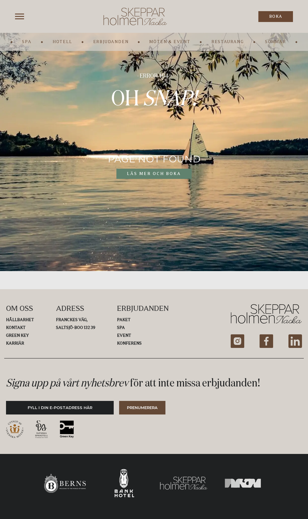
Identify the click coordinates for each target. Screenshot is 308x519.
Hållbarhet (20, 320)
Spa (26, 42)
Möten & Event (169, 42)
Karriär (15, 343)
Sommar (275, 42)
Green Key (17, 335)
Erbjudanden (111, 42)
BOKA (275, 16)
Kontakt (16, 328)
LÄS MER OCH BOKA (154, 174)
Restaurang (227, 42)
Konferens (129, 343)
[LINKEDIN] (295, 341)
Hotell (62, 42)
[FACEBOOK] (266, 341)
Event (124, 335)
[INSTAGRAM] (237, 341)
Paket (124, 320)
